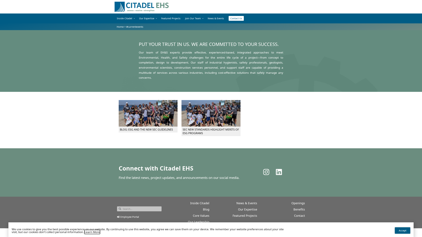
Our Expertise (247, 209)
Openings (298, 203)
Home (120, 26)
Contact (299, 216)
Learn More (92, 232)
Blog (206, 209)
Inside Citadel (199, 203)
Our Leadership (198, 222)
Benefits (299, 209)
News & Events (246, 203)
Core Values (201, 216)
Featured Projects (245, 216)
